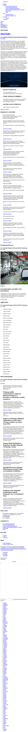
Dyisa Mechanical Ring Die (11, 6)
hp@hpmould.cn (6, 515)
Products (5, 5)
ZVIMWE (3, 383)
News (4, 13)
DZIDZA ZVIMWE (5, 109)
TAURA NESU (4, 299)
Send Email (3, 559)
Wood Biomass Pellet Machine (7, 550)
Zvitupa (7, 18)
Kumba (4, 3)
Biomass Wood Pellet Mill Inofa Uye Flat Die (15, 9)
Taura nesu (5, 19)
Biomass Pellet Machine (19, 547)
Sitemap (22, 546)
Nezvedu (5, 16)
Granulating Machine (5, 548)
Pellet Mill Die (4, 547)
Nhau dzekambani (9, 14)
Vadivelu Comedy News (11, 15)
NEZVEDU (6, 34)
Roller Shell (8, 10)
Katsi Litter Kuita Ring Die (11, 7)
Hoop (7, 12)
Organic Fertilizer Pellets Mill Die (13, 8)
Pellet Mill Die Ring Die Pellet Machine (18, 548)
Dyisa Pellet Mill (10, 547)
